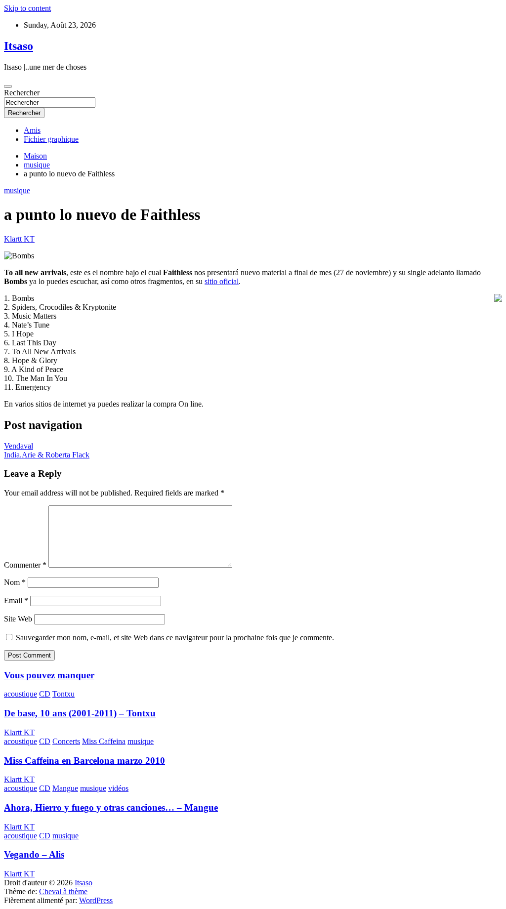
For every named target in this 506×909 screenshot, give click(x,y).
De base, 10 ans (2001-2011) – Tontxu (80, 713)
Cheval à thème (63, 891)
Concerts (66, 741)
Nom (15, 582)
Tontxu (63, 694)
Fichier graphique (51, 139)
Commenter (25, 565)
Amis (32, 130)
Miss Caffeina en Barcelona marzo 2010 (84, 760)
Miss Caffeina (104, 741)
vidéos (118, 788)
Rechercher (22, 92)
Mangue (65, 788)
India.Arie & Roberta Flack (46, 455)
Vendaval (18, 446)
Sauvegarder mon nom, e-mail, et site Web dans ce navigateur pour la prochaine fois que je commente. (175, 637)
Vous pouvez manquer (49, 675)
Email (16, 600)
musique (17, 190)
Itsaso (18, 46)
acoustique (20, 694)
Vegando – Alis (34, 854)
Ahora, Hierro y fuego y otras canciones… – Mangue (111, 807)
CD (44, 694)
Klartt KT (19, 239)
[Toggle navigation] (8, 86)
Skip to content (27, 8)
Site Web (18, 619)
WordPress (96, 900)
